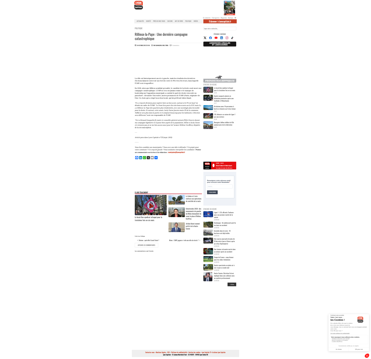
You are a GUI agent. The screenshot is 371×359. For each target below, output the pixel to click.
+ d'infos (232, 284)
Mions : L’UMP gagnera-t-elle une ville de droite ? (184, 240)
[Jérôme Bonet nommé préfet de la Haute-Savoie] (176, 231)
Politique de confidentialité (179, 352)
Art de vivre (179, 21)
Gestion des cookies (194, 352)
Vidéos (196, 21)
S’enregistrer (216, 18)
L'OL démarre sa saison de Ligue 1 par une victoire (224, 115)
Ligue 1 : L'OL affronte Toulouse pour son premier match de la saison (224, 214)
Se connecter (207, 18)
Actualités (140, 21)
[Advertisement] (168, 62)
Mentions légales (161, 352)
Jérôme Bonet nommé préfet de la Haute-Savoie (193, 226)
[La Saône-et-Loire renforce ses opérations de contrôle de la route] (176, 204)
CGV (168, 352)
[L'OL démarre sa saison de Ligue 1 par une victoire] (208, 116)
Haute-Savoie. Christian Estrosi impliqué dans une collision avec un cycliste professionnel (224, 275)
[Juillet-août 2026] (229, 8)
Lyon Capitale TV (206, 352)
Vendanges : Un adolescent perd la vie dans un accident (225, 224)
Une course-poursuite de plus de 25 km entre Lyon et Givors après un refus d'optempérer (224, 241)
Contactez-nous (149, 352)
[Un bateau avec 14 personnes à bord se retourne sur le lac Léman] (208, 108)
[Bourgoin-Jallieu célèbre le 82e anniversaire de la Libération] (208, 125)
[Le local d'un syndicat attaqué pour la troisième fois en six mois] (151, 214)
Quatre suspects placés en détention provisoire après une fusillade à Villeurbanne (224, 98)
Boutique (230, 18)
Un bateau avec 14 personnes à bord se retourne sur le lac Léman (225, 107)
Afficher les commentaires (146, 245)
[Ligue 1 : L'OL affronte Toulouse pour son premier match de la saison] (208, 214)
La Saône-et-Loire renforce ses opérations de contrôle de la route (193, 198)
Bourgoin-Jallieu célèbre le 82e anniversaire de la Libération (224, 123)
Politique (188, 21)
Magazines (224, 18)
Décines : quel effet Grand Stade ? (149, 240)
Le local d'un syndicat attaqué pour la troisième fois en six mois (148, 219)
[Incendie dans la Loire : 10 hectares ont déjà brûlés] (208, 233)
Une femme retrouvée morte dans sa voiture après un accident (225, 250)
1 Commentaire (175, 45)
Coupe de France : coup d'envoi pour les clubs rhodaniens (223, 258)
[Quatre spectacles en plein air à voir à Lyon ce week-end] (208, 267)
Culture (170, 21)
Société (148, 21)
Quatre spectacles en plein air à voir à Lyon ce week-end (224, 266)
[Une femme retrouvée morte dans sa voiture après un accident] (208, 251)
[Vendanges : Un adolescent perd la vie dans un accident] (208, 225)
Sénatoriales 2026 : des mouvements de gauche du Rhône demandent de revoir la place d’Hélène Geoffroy (193, 213)
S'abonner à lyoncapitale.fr (220, 21)
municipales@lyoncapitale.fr (176, 152)
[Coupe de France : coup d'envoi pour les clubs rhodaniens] (208, 259)
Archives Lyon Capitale (218, 352)
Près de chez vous (159, 21)
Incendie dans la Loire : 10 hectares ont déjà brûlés (222, 232)
